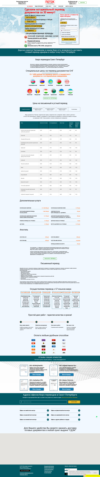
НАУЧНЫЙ (55, 36)
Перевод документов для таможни (37, 38)
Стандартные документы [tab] (26, 109)
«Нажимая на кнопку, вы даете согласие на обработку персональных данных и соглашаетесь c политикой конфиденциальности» (68, 42)
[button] (83, 3)
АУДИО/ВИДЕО (48, 36)
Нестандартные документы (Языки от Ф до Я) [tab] (62, 109)
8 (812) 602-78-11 (22, 2)
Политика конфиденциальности (26, 473)
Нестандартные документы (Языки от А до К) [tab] (38, 109)
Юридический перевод (49, 467)
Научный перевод (48, 471)
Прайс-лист (48, 6)
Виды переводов (39, 6)
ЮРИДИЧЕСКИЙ (40, 36)
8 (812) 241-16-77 (73, 2)
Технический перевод (48, 469)
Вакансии (60, 6)
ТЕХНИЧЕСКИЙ (31, 36)
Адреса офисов (69, 6)
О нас (55, 6)
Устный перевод (47, 472)
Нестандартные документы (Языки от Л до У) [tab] (50, 109)
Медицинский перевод (34, 41)
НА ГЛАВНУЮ (30, 6)
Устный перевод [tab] (74, 109)
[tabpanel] (50, 116)
